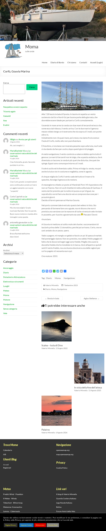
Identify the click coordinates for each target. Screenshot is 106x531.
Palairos (45, 429)
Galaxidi (7, 116)
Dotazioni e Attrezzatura (14, 277)
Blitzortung (17, 503)
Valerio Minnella (52, 285)
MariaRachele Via (18, 150)
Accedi (6, 465)
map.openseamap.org (64, 454)
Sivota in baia (52, 298)
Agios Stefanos (91, 298)
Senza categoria (10, 308)
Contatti (83, 62)
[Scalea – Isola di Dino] (56, 312)
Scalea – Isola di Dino (52, 345)
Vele (5, 313)
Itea (5, 120)
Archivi (6, 250)
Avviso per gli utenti (27, 139)
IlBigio (13, 139)
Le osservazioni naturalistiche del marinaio (23, 153)
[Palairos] (56, 397)
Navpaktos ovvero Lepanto (15, 107)
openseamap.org (62, 450)
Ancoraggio (8, 268)
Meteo (6, 290)
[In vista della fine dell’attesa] (89, 354)
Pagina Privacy (10, 525)
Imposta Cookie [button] (26, 525)
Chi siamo (71, 62)
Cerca (6, 83)
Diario (49, 278)
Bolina (58, 507)
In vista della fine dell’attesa (88, 387)
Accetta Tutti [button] (52, 525)
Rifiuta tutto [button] (40, 525)
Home (44, 62)
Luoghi (6, 286)
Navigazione (69, 278)
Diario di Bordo (57, 62)
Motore (6, 299)
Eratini (6, 125)
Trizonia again (9, 111)
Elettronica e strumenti (13, 281)
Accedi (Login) (96, 62)
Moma (31, 46)
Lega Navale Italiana (64, 503)
